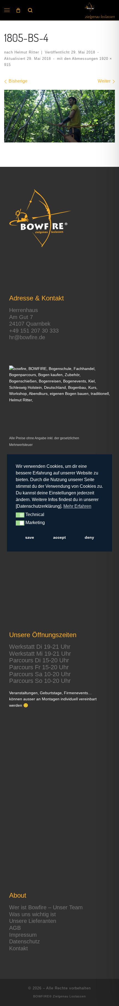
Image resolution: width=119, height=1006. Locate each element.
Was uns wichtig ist (32, 914)
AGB (15, 928)
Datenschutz (24, 941)
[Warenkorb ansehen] (18, 10)
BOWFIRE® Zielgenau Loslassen (59, 996)
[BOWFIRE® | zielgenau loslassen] (90, 7)
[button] (20, 515)
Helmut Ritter (26, 52)
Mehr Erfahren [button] (77, 506)
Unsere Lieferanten (32, 921)
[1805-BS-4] (59, 116)
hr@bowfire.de (27, 337)
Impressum (23, 935)
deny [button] (89, 537)
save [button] (29, 537)
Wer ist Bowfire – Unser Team (46, 907)
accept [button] (59, 537)
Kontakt (18, 948)
